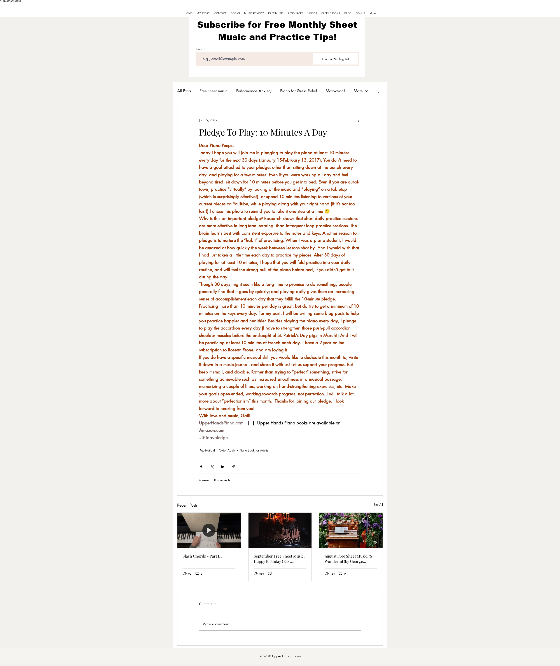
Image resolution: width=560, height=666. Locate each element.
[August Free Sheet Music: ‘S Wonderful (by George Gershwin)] (351, 530)
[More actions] (358, 120)
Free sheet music (214, 90)
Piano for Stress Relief (298, 90)
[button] (377, 91)
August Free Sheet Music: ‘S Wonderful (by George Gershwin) (348, 558)
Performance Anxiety (253, 90)
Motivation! (335, 90)
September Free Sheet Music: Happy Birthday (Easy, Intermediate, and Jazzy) (279, 558)
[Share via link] (233, 466)
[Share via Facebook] (201, 466)
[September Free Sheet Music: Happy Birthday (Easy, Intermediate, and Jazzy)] (280, 530)
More (358, 90)
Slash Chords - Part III (202, 556)
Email (199, 49)
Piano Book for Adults (254, 450)
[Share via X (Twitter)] (212, 466)
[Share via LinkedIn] (222, 466)
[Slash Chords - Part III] (209, 530)
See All (378, 504)
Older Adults (227, 450)
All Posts (184, 90)
